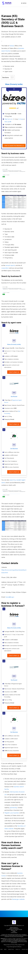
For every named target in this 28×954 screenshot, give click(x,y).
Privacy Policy (14, 944)
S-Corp (20, 119)
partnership (13, 807)
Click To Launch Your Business (13, 145)
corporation (5, 268)
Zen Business (14, 448)
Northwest (14, 396)
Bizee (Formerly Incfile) (14, 84)
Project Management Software (14, 946)
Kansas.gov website (18, 899)
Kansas (12, 46)
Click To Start (13, 372)
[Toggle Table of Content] (11, 77)
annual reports (10, 265)
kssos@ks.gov (10, 597)
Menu (24, 3)
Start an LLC (9, 119)
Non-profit (8, 122)
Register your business (12, 813)
